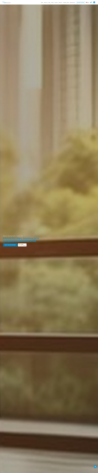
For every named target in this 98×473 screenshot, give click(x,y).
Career (52, 2)
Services (60, 2)
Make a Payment (81, 2)
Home (42, 2)
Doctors (56, 2)
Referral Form (72, 2)
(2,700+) (24, 245)
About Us (46, 2)
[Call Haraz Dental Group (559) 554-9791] (94, 2)
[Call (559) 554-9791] (94, 2)
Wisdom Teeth (66, 2)
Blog (49, 2)
